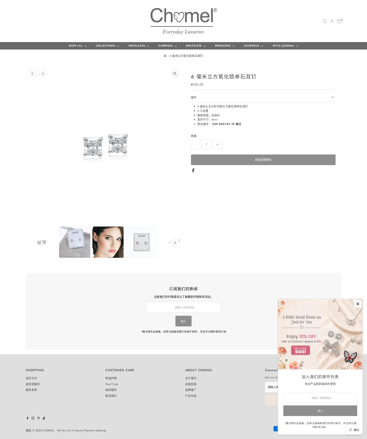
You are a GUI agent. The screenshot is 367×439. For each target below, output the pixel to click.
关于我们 (190, 378)
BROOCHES (223, 46)
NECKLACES (137, 46)
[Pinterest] (38, 419)
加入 (183, 321)
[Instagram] (32, 419)
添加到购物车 (263, 160)
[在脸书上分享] (193, 172)
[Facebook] (28, 419)
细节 (194, 97)
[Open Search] (325, 21)
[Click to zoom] (175, 73)
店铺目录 (190, 384)
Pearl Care (111, 384)
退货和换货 (33, 384)
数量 (194, 136)
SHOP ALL (76, 46)
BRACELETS (194, 46)
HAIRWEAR (252, 46)
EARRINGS (166, 46)
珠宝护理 (111, 378)
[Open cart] (339, 21)
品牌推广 (190, 390)
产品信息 (190, 396)
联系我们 (111, 396)
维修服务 (111, 390)
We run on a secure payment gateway (81, 430)
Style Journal (284, 46)
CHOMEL (48, 430)
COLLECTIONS (106, 46)
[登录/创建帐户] (332, 21)
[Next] (43, 73)
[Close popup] (357, 303)
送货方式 (31, 378)
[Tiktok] (44, 419)
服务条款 (31, 390)
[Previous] (32, 73)
